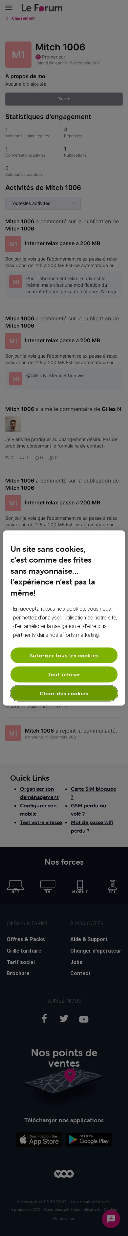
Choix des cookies (64, 693)
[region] (64, 618)
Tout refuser (64, 674)
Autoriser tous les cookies (64, 655)
